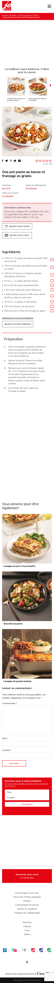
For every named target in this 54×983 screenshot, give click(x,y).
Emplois (27, 901)
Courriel (6, 750)
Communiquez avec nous (27, 893)
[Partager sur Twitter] (6, 161)
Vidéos (27, 934)
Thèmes (27, 926)
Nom (5, 738)
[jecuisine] (33, 950)
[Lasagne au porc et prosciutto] (27, 539)
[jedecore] (41, 950)
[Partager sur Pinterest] (11, 161)
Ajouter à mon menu (19, 235)
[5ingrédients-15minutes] (14, 950)
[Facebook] (27, 962)
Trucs (27, 930)
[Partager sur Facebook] (2, 161)
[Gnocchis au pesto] (27, 596)
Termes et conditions (27, 909)
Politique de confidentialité (27, 913)
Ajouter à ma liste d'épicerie (17, 324)
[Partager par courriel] (19, 161)
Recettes (13, 15)
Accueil (5, 15)
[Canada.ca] (43, 973)
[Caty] (24, 950)
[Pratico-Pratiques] (5, 950)
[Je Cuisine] (6, 6)
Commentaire (9, 703)
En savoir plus (27, 876)
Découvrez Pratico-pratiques (27, 897)
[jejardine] (49, 950)
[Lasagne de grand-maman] (27, 654)
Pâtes (35, 15)
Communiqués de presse (27, 905)
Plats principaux (25, 15)
